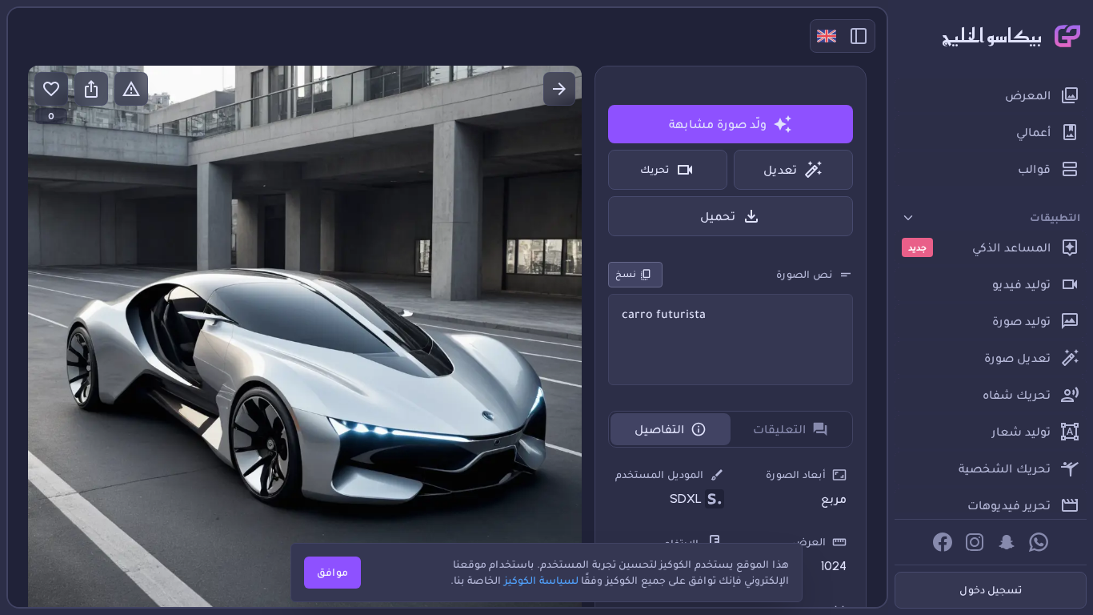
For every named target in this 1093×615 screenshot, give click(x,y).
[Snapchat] (1006, 542)
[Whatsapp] (1038, 542)
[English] (827, 36)
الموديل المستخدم (659, 474)
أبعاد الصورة (796, 474)
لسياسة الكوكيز (541, 580)
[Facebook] (942, 542)
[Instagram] (974, 542)
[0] (51, 89)
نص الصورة (804, 274)
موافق (332, 572)
